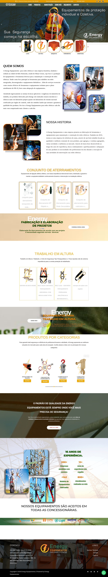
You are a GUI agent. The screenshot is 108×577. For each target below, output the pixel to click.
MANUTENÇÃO (48, 5)
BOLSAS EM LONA (63, 377)
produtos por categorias (54, 337)
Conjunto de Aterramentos (54, 170)
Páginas (95, 554)
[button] (1, 24)
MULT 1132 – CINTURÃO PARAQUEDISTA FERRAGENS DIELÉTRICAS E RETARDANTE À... (62, 292)
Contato (95, 552)
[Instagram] (91, 571)
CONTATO (76, 5)
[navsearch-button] (87, 4)
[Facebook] (97, 1)
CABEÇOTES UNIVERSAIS (45, 377)
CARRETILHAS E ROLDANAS (27, 377)
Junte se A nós (54, 427)
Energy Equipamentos (12, 71)
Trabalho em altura (54, 254)
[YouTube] (87, 571)
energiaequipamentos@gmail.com (21, 552)
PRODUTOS (37, 5)
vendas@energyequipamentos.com (21, 554)
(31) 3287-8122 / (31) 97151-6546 (20, 549)
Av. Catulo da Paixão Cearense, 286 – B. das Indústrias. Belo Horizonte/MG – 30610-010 (23, 560)
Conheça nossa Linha (78, 227)
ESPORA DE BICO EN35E (28, 285)
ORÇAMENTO (67, 5)
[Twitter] (100, 1)
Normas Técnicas (92, 549)
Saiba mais (34, 320)
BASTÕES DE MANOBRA (81, 377)
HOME (30, 5)
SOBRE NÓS (58, 5)
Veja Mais (27, 380)
